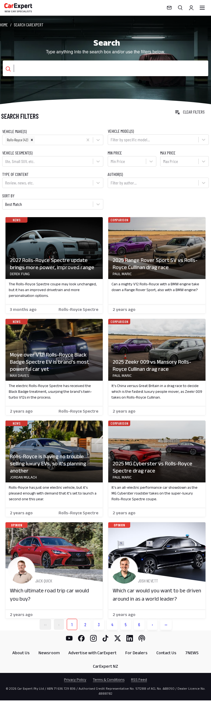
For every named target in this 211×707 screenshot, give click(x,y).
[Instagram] (93, 638)
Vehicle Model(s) (121, 131)
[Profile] (191, 7)
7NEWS (192, 652)
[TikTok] (105, 638)
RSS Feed (139, 679)
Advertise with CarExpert (92, 652)
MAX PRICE (168, 152)
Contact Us (166, 652)
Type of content (15, 174)
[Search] (180, 7)
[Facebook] (81, 638)
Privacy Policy (75, 679)
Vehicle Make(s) (14, 131)
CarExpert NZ (105, 666)
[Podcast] (141, 638)
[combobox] (36, 140)
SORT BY (8, 195)
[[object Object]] (54, 248)
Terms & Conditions (108, 679)
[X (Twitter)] (117, 638)
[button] (32, 139)
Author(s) (115, 174)
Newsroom (49, 652)
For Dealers (136, 652)
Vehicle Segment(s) (17, 152)
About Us (21, 652)
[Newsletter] (169, 7)
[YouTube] (69, 638)
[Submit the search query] (8, 69)
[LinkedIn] (129, 638)
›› (166, 624)
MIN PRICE (115, 152)
